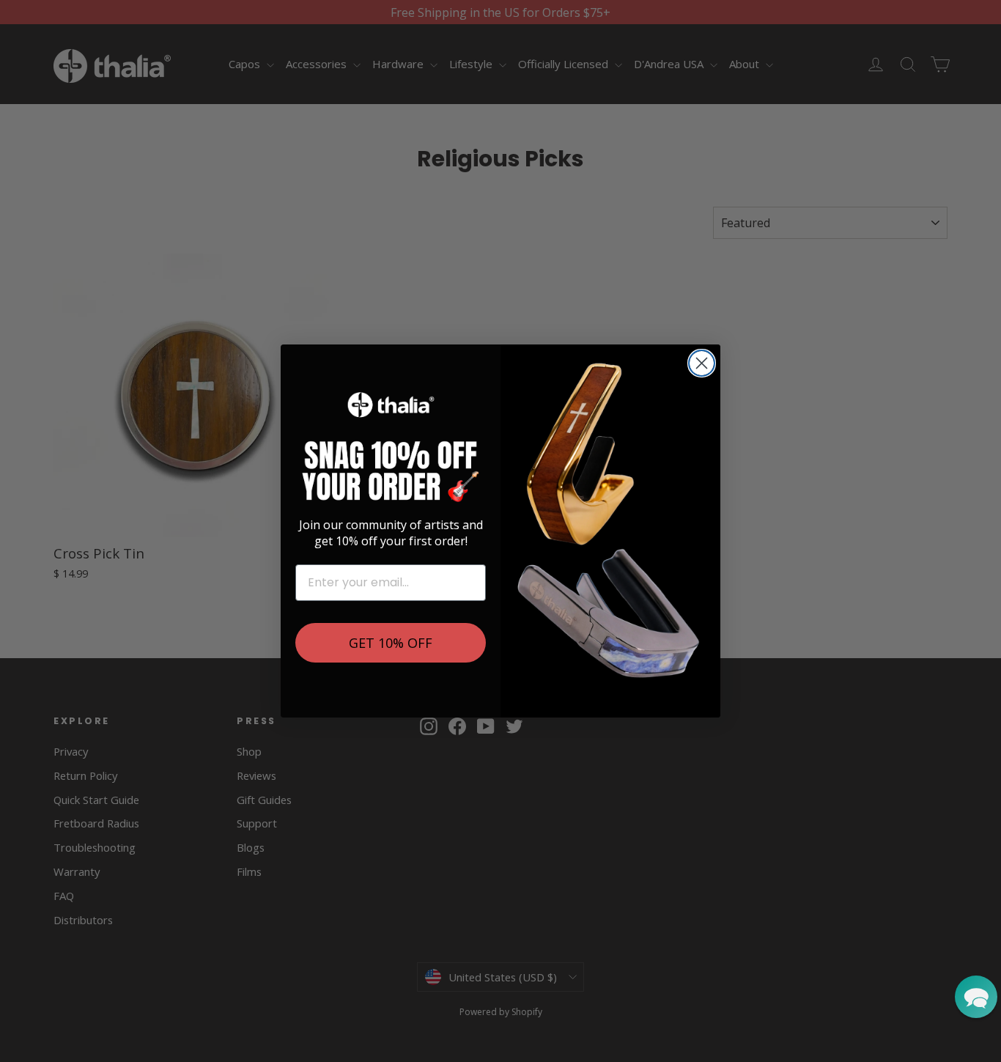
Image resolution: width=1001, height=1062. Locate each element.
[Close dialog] (701, 363)
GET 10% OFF (390, 643)
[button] (976, 997)
